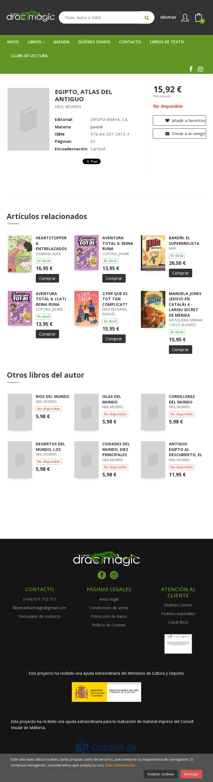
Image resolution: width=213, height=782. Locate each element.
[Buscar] (146, 17)
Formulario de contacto (39, 616)
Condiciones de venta (109, 607)
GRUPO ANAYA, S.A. (109, 119)
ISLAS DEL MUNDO (111, 399)
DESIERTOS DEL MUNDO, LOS (50, 446)
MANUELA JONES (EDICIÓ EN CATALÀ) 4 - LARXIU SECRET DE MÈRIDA (185, 304)
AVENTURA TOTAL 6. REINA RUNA (117, 243)
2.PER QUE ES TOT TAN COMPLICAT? (115, 299)
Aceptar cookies (160, 773)
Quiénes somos (178, 605)
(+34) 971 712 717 (39, 599)
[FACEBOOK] (191, 69)
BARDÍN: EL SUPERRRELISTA (184, 240)
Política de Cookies (109, 625)
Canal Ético (178, 622)
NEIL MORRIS (68, 106)
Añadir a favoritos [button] (188, 120)
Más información (120, 765)
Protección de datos (109, 616)
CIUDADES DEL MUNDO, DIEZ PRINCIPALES (116, 449)
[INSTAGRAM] (200, 69)
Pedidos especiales (178, 613)
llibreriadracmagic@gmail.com (39, 607)
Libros (35, 41)
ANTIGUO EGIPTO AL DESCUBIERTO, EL (185, 449)
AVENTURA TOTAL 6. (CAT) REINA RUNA (51, 299)
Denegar (191, 773)
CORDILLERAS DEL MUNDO (182, 399)
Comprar (47, 278)
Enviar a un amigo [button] (188, 133)
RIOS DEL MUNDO (52, 396)
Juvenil (96, 127)
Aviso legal (108, 599)
